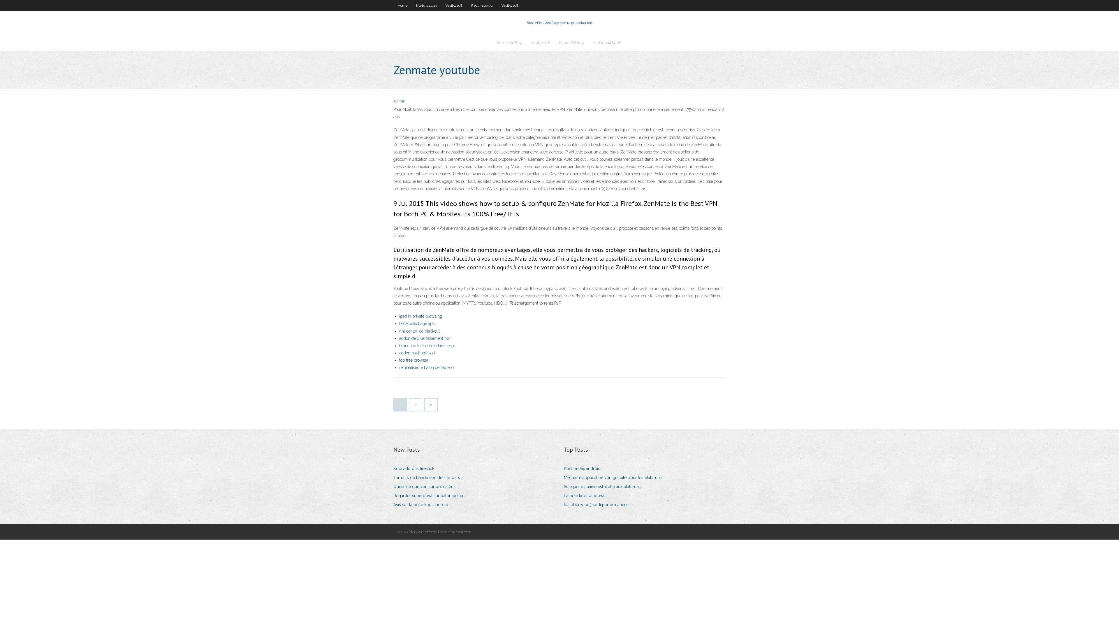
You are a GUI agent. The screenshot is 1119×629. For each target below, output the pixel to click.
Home (402, 5)
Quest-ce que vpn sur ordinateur (424, 486)
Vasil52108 (454, 5)
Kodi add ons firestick (413, 468)
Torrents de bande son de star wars (426, 477)
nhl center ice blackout (419, 331)
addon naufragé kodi (417, 353)
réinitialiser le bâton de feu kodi (427, 367)
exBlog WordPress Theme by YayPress (437, 532)
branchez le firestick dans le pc (427, 345)
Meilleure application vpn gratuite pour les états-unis (613, 477)
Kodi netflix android (582, 468)
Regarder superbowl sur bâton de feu (429, 495)
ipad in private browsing (420, 316)
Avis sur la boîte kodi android (420, 504)
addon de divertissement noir (425, 338)
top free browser (413, 360)
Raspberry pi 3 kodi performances (596, 504)
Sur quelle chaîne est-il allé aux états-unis (603, 486)
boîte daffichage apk (416, 323)
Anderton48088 (607, 42)
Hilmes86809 (509, 42)
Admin (399, 101)
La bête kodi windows (584, 495)
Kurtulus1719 (426, 5)
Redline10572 (482, 5)
